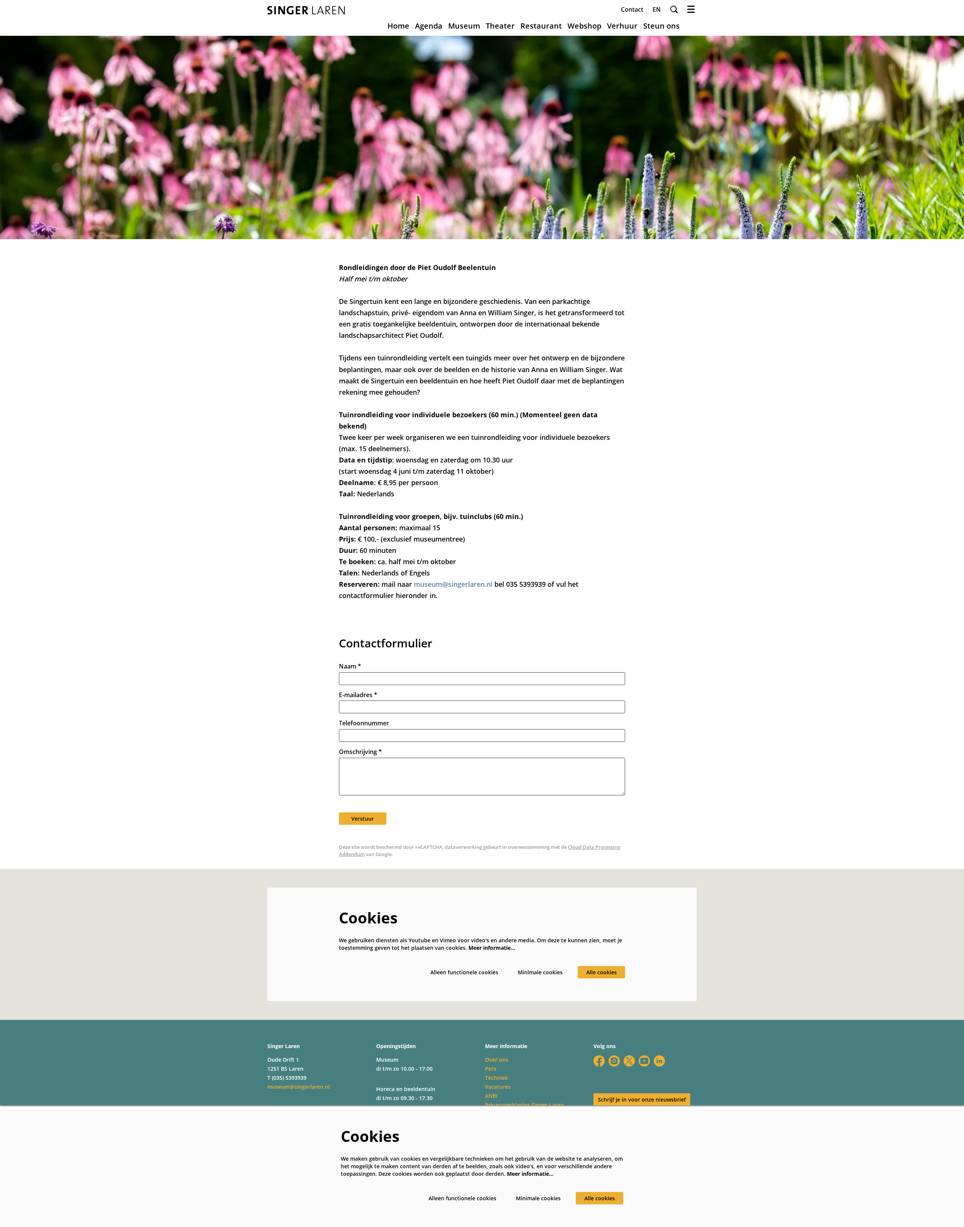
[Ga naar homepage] (306, 10)
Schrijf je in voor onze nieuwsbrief (642, 1099)
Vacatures (498, 1086)
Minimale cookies (540, 972)
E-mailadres (358, 695)
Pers (490, 1068)
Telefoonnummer (364, 723)
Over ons (496, 1059)
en (657, 9)
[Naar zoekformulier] (674, 9)
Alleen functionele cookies (464, 972)
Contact (632, 9)
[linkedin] (659, 1061)
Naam (350, 666)
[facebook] (599, 1061)
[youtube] (644, 1061)
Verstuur (362, 818)
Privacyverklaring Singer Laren (524, 1104)
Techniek (496, 1077)
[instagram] (614, 1061)
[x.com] (629, 1061)
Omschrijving (360, 752)
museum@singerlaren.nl (453, 584)
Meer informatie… (491, 947)
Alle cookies (601, 972)
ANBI (491, 1095)
